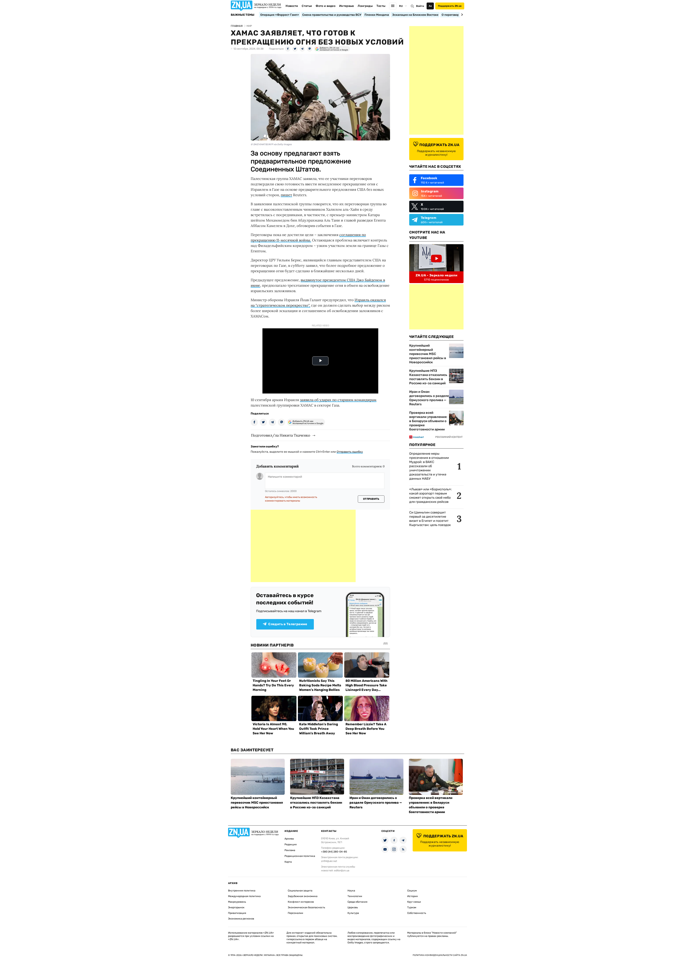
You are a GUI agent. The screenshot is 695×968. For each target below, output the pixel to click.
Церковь (353, 907)
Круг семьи (414, 901)
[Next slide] (461, 15)
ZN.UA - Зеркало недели (436, 275)
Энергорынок (236, 907)
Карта (288, 861)
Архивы (289, 838)
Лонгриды (365, 6)
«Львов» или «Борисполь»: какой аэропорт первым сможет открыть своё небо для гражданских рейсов (430, 495)
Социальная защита (300, 890)
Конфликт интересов (301, 901)
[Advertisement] (303, 546)
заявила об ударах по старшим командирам (338, 399)
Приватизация (237, 913)
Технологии (355, 896)
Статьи (307, 6)
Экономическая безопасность (306, 907)
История (412, 896)
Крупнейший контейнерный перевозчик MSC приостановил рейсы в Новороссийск (427, 354)
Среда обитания (357, 901)
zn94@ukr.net (329, 861)
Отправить (371, 498)
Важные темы (242, 14)
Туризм (411, 907)
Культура (353, 913)
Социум (412, 890)
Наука (351, 890)
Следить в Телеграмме (287, 624)
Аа (430, 6)
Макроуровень (237, 901)
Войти (420, 6)
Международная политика (244, 896)
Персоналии (295, 913)
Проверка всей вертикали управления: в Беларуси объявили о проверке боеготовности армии (428, 421)
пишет (286, 195)
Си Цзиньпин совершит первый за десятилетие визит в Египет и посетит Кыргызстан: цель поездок (430, 518)
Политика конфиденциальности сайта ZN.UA (440, 955)
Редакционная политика (300, 856)
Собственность (416, 913)
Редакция (291, 844)
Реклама (290, 850)
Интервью (346, 6)
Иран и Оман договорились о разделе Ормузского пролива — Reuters (429, 398)
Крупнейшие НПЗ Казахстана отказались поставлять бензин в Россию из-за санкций (428, 377)
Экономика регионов (241, 918)
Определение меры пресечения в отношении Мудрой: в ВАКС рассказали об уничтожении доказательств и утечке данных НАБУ (429, 466)
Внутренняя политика (241, 890)
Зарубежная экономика (302, 896)
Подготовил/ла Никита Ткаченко (280, 435)
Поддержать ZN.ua (450, 6)
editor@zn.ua (341, 870)
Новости (292, 6)
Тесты (381, 6)
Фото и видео (325, 6)
